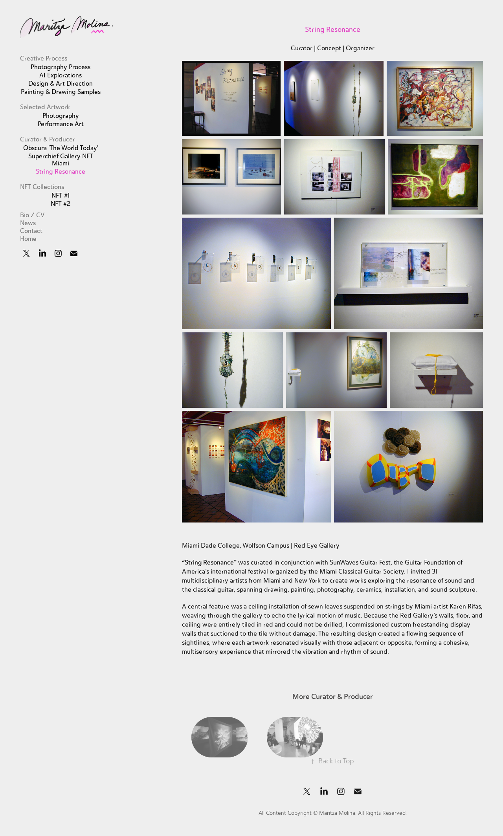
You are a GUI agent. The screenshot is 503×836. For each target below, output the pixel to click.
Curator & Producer (47, 139)
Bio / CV (32, 215)
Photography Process (60, 67)
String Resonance (60, 172)
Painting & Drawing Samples (61, 92)
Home (28, 239)
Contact (31, 231)
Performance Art (61, 124)
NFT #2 (60, 204)
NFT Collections (42, 187)
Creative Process (43, 58)
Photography (60, 116)
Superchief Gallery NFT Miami (60, 159)
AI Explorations (60, 75)
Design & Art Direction (60, 84)
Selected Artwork (45, 107)
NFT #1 (60, 196)
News (28, 223)
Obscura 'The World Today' (60, 148)
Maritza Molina (337, 813)
